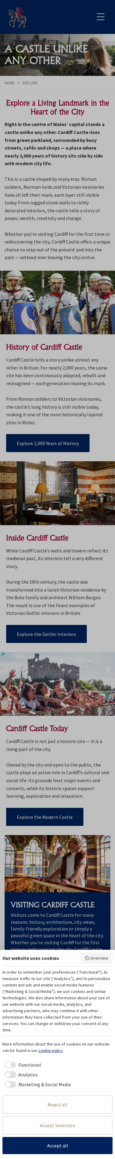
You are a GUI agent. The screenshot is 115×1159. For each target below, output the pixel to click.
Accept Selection (57, 1125)
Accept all (57, 1145)
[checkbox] (21, 1064)
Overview (99, 958)
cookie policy (50, 1050)
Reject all (57, 1104)
